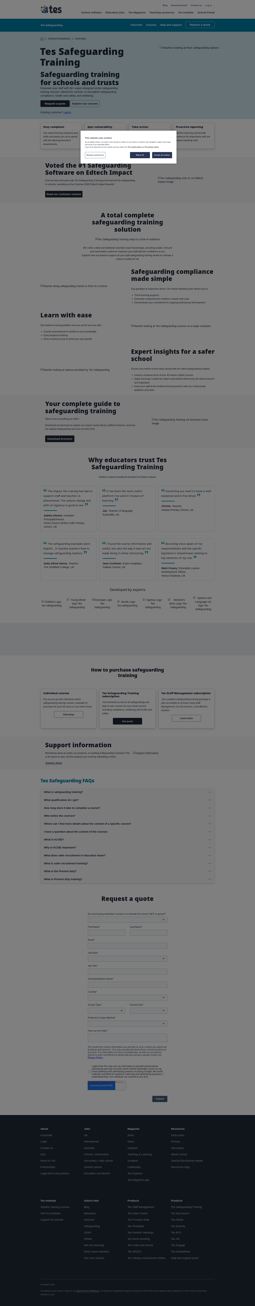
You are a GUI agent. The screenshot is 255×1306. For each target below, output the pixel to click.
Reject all (140, 155)
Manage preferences (95, 155)
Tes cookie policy (134, 147)
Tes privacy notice (152, 147)
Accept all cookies (162, 155)
